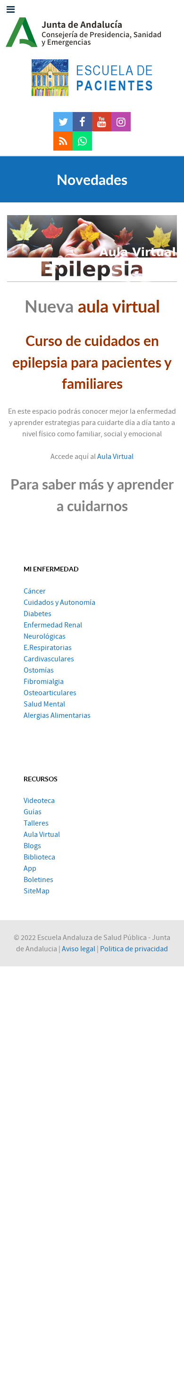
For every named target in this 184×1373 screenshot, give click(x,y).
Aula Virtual (115, 456)
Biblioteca (39, 857)
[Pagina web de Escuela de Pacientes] (92, 77)
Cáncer (35, 591)
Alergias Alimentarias (57, 715)
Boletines (38, 879)
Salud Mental (44, 704)
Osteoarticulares (50, 693)
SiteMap (37, 891)
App (30, 868)
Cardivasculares (49, 659)
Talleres (36, 823)
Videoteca (39, 800)
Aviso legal (78, 949)
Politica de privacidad (134, 949)
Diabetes (37, 613)
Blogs (32, 846)
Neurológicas (45, 636)
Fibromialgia (44, 681)
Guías (33, 812)
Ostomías (39, 670)
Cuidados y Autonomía (59, 602)
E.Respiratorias (48, 647)
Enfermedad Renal (53, 625)
